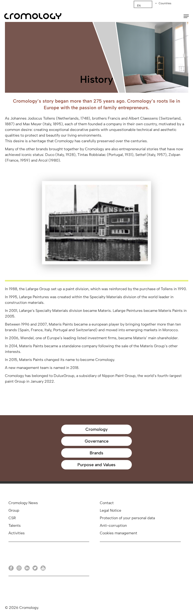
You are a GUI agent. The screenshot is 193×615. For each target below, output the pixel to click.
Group (13, 510)
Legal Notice (110, 510)
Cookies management (118, 533)
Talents (14, 525)
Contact (107, 503)
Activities (16, 533)
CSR (12, 518)
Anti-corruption (113, 525)
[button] (186, 16)
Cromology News (23, 503)
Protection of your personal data (127, 518)
